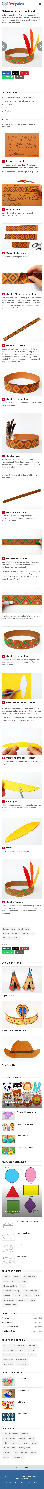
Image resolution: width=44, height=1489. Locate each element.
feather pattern (18, 711)
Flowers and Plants (10, 1286)
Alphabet (6, 1276)
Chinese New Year (19, 1345)
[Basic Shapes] (22, 1191)
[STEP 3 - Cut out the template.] (22, 236)
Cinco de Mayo (8, 1350)
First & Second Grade (10, 1327)
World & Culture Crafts (10, 938)
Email (20, 77)
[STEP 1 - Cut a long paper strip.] (22, 495)
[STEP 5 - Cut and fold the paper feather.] (22, 741)
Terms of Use (20, 1483)
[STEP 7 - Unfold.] (22, 831)
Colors (14, 1281)
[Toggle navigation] (40, 4)
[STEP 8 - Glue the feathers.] (22, 878)
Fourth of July (8, 1355)
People (33, 1452)
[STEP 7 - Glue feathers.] (22, 432)
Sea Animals (22, 1257)
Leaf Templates (23, 1245)
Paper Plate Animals (25, 1124)
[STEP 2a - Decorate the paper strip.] (22, 541)
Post (16, 73)
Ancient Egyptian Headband (14, 1030)
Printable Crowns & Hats (11, 933)
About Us (8, 1483)
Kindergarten (7, 1322)
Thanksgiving (8, 1364)
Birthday (6, 1345)
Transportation (8, 1300)
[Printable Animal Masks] (22, 1094)
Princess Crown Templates (27, 1221)
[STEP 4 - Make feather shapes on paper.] (22, 685)
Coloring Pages (8, 1443)
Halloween (20, 1355)
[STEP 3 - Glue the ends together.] (22, 639)
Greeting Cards (24, 1448)
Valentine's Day (22, 1364)
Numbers (6, 1295)
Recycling (27, 1295)
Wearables (21, 1300)
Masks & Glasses (21, 1452)
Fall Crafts (21, 1402)
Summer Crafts (23, 1390)
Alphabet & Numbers (10, 1434)
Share (7, 73)
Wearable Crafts (28, 933)
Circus (5, 1281)
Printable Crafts (23, 929)
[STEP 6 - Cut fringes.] (22, 784)
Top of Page (23, 1467)
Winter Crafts (22, 1414)
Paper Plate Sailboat (25, 1148)
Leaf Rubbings (22, 1136)
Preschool (6, 1318)
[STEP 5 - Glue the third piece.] (22, 328)
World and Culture (9, 1305)
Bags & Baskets (9, 1438)
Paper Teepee (8, 996)
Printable (17, 1295)
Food (22, 1286)
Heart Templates (23, 1233)
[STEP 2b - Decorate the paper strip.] (22, 599)
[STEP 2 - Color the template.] (22, 192)
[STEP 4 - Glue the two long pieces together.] (22, 277)
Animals (16, 1276)
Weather (32, 1300)
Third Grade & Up (8, 1331)
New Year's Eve (21, 1360)
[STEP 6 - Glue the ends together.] (22, 382)
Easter (20, 1350)
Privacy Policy (33, 1483)
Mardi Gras (32, 1355)
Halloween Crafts (9, 929)
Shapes (37, 1295)
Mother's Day (8, 1360)
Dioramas (23, 1281)
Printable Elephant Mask (26, 1112)
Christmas (32, 1345)
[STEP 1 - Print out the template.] (22, 144)
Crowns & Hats (23, 1443)
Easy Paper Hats (9, 1065)
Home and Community (11, 1291)
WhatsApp (9, 77)
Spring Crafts (22, 1378)
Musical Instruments (30, 1291)
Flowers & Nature (9, 1448)
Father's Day (30, 1350)
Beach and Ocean (29, 1276)
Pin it (25, 73)
